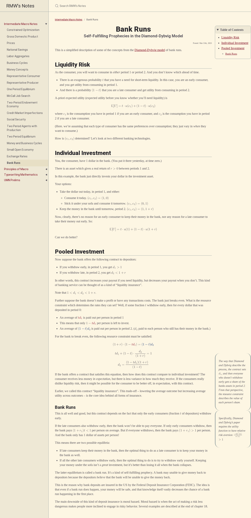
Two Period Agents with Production (22, 128)
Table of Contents (232, 29)
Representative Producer (23, 82)
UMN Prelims (12, 180)
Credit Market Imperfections (25, 113)
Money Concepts (17, 69)
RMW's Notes (20, 6)
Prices (11, 43)
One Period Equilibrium (21, 89)
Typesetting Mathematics (21, 174)
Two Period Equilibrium (21, 136)
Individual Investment (234, 43)
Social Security (16, 119)
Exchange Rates (17, 156)
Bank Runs (13, 162)
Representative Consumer (23, 76)
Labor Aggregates (18, 56)
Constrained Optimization (23, 29)
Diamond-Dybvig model (150, 50)
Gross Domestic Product (22, 36)
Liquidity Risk (230, 37)
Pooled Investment (232, 48)
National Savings (17, 49)
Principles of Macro (16, 169)
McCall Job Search (18, 95)
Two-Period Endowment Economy (22, 104)
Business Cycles (17, 62)
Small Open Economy (20, 149)
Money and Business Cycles (24, 143)
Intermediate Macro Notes (20, 24)
